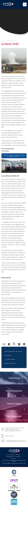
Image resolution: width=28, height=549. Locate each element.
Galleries (7, 355)
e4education (22, 463)
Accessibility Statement (13, 456)
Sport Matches (10, 363)
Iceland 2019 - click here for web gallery (14, 156)
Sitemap (13, 458)
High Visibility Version (13, 454)
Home (3, 40)
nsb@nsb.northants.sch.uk (16, 440)
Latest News (10, 359)
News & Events (11, 40)
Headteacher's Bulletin (13, 351)
